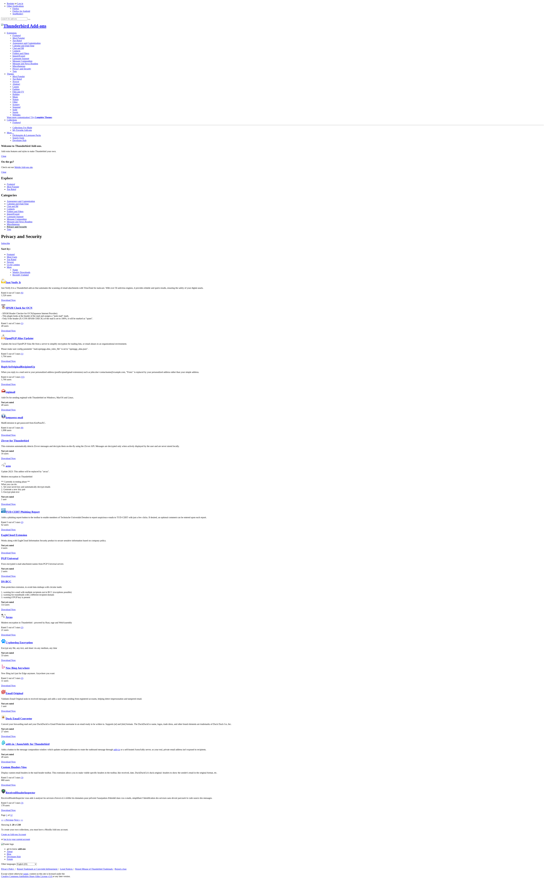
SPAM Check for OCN (19, 307)
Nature (15, 99)
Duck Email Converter (19, 718)
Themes (10, 74)
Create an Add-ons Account (13, 834)
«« (2, 820)
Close (3, 156)
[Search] (29, 19)
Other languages (8, 864)
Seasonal (16, 107)
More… (10, 133)
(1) (22, 323)
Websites (16, 115)
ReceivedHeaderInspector (20, 792)
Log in (20, 3)
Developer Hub (19, 140)
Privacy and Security (21, 69)
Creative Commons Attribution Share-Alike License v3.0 (27, 876)
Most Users (12, 257)
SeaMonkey (17, 14)
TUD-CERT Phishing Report (23, 511)
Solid (14, 109)
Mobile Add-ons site (23, 167)
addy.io (117, 749)
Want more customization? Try (29, 117)
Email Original (14, 693)
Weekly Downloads (21, 272)
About (9, 851)
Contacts (16, 51)
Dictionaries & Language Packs (26, 135)
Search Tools (18, 138)
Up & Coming (13, 264)
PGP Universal (9, 558)
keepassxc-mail (14, 417)
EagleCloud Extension (14, 535)
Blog (9, 854)
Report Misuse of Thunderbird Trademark (94, 869)
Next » (17, 820)
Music (15, 97)
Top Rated (17, 40)
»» (22, 820)
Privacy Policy (8, 869)
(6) (22, 293)
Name (15, 270)
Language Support (20, 58)
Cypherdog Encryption (19, 642)
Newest (15, 81)
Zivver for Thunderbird (15, 440)
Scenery (16, 104)
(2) (22, 522)
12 (11, 815)
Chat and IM (18, 48)
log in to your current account (17, 839)
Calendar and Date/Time (23, 45)
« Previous (8, 820)
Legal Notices (66, 869)
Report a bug (120, 869)
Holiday (16, 94)
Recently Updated (20, 275)
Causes (15, 86)
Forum (10, 859)
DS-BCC (6, 581)
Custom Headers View (14, 767)
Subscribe (5, 243)
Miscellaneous (18, 66)
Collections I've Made (22, 127)
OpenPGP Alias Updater (19, 338)
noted (25, 874)
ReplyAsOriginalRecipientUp (18, 366)
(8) (22, 427)
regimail (10, 392)
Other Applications (15, 6)
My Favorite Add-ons (22, 130)
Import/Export (18, 56)
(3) (22, 777)
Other (15, 102)
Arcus (9, 617)
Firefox (15, 8)
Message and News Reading (25, 63)
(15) (22, 377)
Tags (14, 71)
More (9, 267)
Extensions (12, 33)
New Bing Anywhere (18, 667)
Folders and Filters (20, 53)
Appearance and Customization (26, 43)
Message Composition (22, 61)
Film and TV (18, 92)
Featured (16, 35)
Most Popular (18, 38)
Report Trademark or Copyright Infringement (37, 869)
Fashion (16, 89)
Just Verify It (13, 282)
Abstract (16, 84)
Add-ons (37, 25)
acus (8, 465)
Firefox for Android (21, 11)
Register (10, 3)
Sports (15, 112)
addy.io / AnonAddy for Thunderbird (28, 744)
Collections (12, 120)
